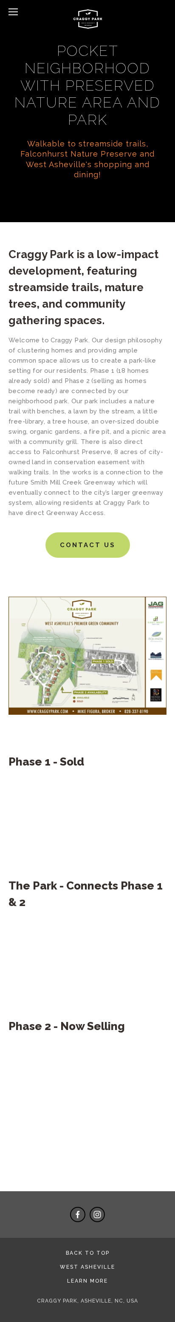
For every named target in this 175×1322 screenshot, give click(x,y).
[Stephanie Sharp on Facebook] (77, 1214)
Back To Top (88, 1253)
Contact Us (88, 545)
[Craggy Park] (97, 1214)
